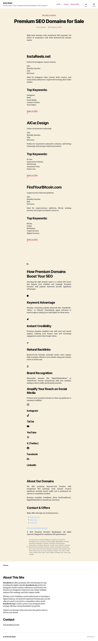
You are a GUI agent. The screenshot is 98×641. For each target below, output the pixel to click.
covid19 (48, 541)
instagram (61, 545)
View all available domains (37, 528)
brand (60, 539)
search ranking (33, 550)
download (32, 543)
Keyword (31, 547)
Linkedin (46, 547)
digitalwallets (59, 541)
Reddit (64, 549)
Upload (36, 552)
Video (43, 552)
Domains (66, 541)
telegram (55, 550)
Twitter (31, 552)
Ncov (30, 549)
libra (36, 547)
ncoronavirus (65, 547)
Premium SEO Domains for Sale (49, 21)
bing (52, 539)
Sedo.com (33, 523)
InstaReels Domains (49, 15)
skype (45, 550)
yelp (69, 552)
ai (29, 539)
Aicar (32, 539)
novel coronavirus (41, 549)
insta (56, 545)
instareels (43, 27)
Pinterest (55, 549)
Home (58, 4)
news (33, 549)
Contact (66, 4)
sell (39, 550)
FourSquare (40, 545)
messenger (58, 547)
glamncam (47, 545)
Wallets (52, 552)
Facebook (45, 543)
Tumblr (67, 550)
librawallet (40, 547)
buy (64, 539)
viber (39, 552)
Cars (37, 541)
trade (63, 550)
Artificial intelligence (45, 539)
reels (68, 549)
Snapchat (49, 550)
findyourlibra (32, 545)
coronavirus (42, 541)
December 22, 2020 (56, 27)
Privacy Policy (75, 4)
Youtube (31, 554)
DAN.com (33, 520)
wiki (62, 552)
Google (52, 545)
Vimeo (47, 552)
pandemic (49, 549)
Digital (53, 541)
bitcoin (56, 539)
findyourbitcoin (60, 543)
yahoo (65, 552)
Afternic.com (35, 517)
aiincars (36, 539)
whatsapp (57, 552)
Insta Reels (7, 3)
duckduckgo (38, 543)
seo (41, 550)
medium (52, 547)
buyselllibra (32, 541)
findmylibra (52, 543)
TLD (60, 550)
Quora (60, 549)
